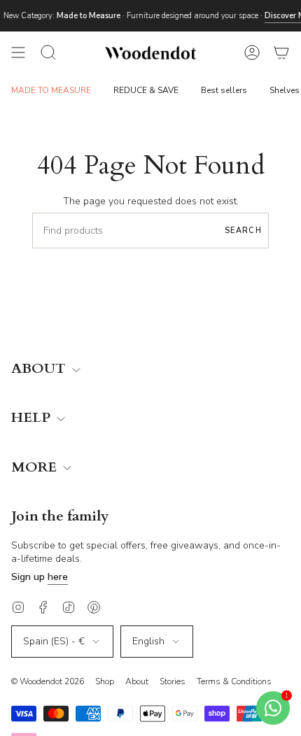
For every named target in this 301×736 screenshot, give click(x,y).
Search (243, 230)
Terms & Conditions (234, 681)
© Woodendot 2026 (47, 681)
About (136, 681)
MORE (35, 467)
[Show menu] (18, 52)
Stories (173, 681)
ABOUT (40, 369)
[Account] (252, 52)
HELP (32, 418)
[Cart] (281, 52)
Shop (104, 681)
